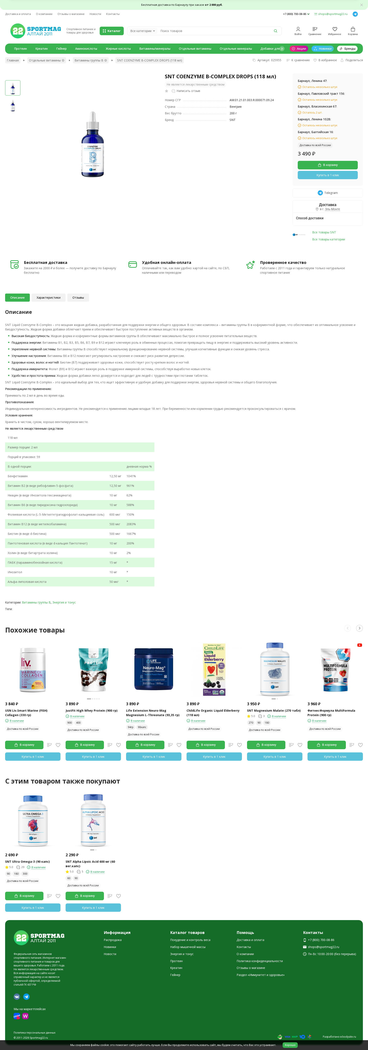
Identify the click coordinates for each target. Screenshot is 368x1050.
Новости (95, 14)
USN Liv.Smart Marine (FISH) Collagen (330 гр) (26, 712)
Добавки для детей (274, 49)
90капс (142, 727)
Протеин (20, 49)
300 (25, 873)
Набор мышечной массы (188, 947)
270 (251, 722)
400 (78, 722)
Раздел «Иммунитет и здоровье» (261, 975)
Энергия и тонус (64, 602)
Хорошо (290, 1045)
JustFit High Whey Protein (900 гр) (92, 710)
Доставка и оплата (18, 14)
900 (69, 722)
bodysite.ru (349, 1036)
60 (68, 878)
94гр (131, 727)
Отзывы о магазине (71, 14)
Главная (13, 60)
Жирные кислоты (118, 49)
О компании (44, 14)
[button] (282, 48)
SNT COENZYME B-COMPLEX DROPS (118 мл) (149, 60)
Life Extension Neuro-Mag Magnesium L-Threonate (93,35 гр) (153, 712)
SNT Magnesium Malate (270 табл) (274, 710)
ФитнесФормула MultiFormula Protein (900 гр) (331, 712)
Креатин (41, 49)
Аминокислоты (86, 49)
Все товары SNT (324, 232)
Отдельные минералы (236, 49)
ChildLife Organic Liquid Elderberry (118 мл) (213, 712)
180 (267, 722)
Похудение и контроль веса (190, 940)
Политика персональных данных (34, 1032)
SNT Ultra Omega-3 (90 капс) (27, 861)
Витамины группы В (89, 60)
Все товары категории (328, 239)
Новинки (110, 947)
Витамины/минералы (154, 49)
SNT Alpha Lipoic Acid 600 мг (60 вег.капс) (90, 863)
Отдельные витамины (195, 49)
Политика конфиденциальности (260, 961)
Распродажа (113, 940)
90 (258, 722)
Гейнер (61, 49)
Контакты (113, 14)
